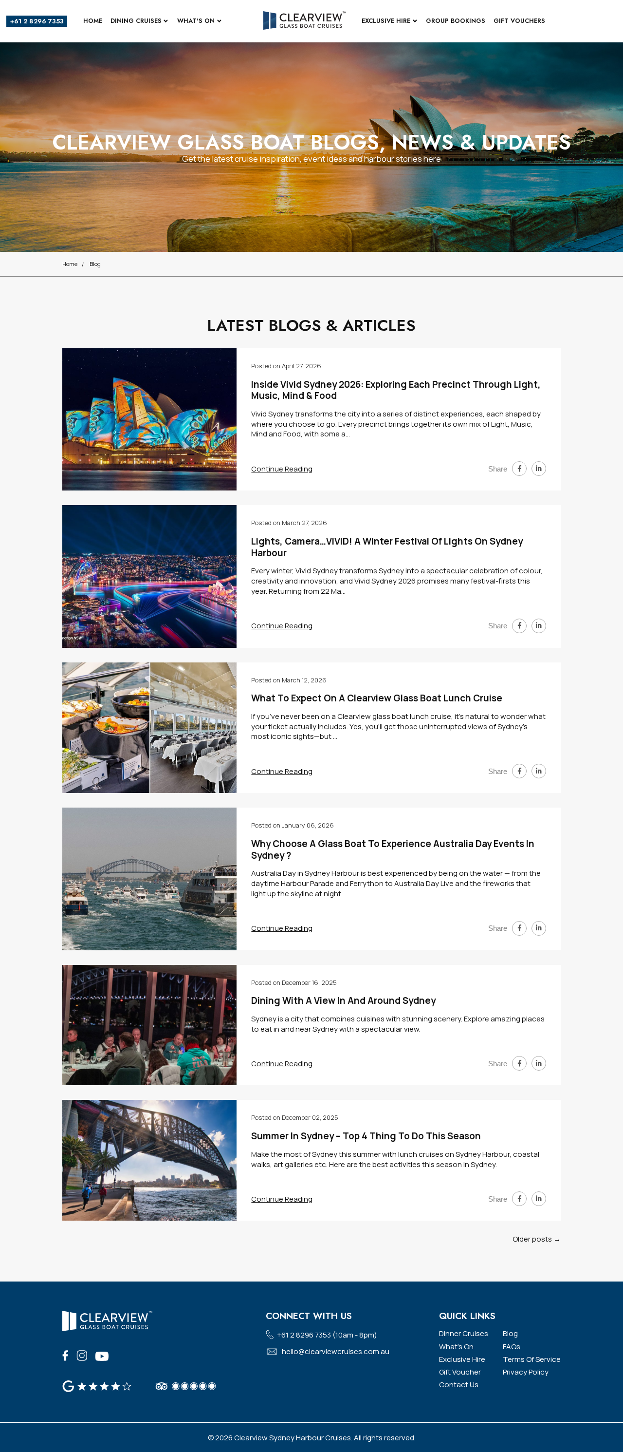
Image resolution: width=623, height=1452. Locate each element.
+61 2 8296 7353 (37, 21)
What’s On (456, 1346)
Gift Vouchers (519, 20)
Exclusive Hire (386, 20)
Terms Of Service (532, 1359)
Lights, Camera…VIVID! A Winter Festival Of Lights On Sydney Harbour (387, 547)
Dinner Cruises (463, 1333)
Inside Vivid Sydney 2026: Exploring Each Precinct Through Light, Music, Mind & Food (396, 390)
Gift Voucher (460, 1372)
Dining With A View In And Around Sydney (343, 1000)
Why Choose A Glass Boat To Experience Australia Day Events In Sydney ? (392, 849)
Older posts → (537, 1239)
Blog (95, 263)
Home (92, 20)
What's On (196, 20)
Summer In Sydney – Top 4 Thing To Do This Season (366, 1136)
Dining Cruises (136, 20)
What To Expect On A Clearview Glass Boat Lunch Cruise (376, 698)
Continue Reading (281, 469)
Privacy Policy (526, 1372)
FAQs (511, 1346)
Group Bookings (455, 20)
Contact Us (458, 1384)
